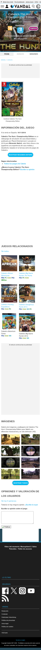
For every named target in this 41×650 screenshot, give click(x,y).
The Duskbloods (19, 2)
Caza (20, 21)
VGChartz (5, 632)
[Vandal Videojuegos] (20, 6)
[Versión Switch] (20, 30)
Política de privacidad (8, 620)
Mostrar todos (20, 483)
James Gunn (29, 2)
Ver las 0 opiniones (8, 501)
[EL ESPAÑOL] (38, 6)
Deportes (27, 21)
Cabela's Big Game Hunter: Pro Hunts (26, 274)
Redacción (5, 611)
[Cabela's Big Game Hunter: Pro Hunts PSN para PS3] (27, 263)
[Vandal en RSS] (5, 598)
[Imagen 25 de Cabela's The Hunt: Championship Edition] (30, 451)
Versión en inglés (20, 640)
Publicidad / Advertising (9, 617)
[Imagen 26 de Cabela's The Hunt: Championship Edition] (10, 451)
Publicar (7, 527)
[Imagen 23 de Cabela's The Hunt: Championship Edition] (30, 462)
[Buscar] (33, 6)
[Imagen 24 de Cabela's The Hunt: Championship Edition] (10, 462)
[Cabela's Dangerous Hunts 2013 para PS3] (27, 293)
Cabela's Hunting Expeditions (7, 305)
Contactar (5, 614)
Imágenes (34, 54)
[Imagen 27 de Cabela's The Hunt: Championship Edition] (30, 439)
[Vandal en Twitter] (14, 590)
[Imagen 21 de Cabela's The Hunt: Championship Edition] (30, 474)
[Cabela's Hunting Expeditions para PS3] (9, 293)
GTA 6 (36, 2)
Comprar (33, 28)
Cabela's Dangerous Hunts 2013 (26, 305)
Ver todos (5, 251)
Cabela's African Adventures (7, 274)
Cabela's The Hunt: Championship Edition (20, 16)
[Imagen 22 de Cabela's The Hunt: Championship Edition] (10, 474)
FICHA (6, 54)
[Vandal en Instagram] (22, 590)
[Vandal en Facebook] (5, 590)
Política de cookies (7, 626)
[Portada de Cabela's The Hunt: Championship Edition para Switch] (12, 99)
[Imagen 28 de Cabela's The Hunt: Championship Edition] (10, 439)
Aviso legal (5, 623)
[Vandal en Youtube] (31, 590)
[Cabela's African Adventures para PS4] (9, 263)
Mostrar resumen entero (20, 155)
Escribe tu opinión (27, 169)
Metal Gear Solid (8, 2)
